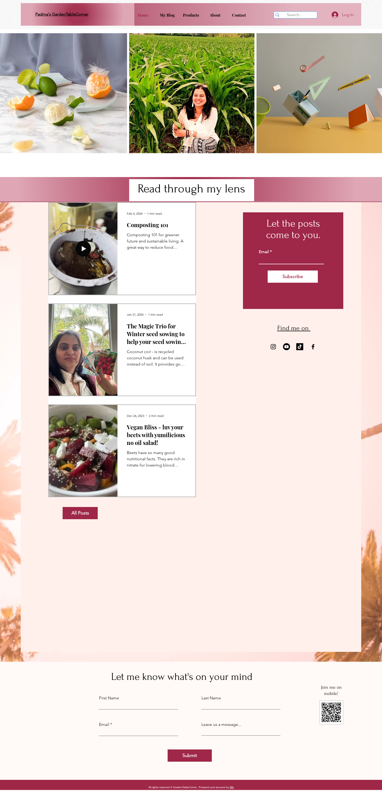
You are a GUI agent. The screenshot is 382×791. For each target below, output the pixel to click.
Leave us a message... (221, 724)
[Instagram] (273, 346)
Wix (232, 787)
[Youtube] (286, 346)
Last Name (211, 698)
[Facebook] (313, 346)
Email (264, 252)
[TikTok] (299, 346)
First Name (109, 698)
